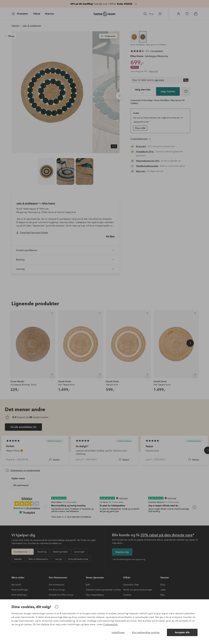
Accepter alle (182, 632)
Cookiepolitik (110, 624)
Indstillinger (118, 632)
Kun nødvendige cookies (146, 632)
